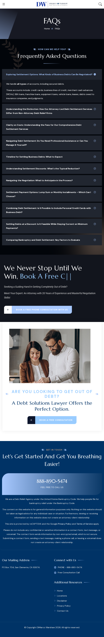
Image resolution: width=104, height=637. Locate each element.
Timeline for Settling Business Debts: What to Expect (34, 156)
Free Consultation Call (68, 572)
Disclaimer (62, 600)
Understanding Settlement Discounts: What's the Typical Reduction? (43, 168)
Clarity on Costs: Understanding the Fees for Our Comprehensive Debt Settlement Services (44, 127)
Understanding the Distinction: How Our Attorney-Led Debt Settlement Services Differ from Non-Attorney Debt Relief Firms (49, 111)
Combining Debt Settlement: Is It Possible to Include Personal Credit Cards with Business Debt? (48, 210)
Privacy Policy (65, 523)
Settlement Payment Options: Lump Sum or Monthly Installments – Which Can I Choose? (48, 194)
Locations (62, 595)
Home (60, 590)
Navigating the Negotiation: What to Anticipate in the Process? (39, 180)
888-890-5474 (52, 481)
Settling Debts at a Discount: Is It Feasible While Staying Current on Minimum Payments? (47, 226)
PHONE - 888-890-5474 (69, 567)
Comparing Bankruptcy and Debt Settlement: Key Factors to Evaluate (43, 240)
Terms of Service (84, 523)
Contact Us (62, 610)
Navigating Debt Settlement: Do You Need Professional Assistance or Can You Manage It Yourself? (47, 142)
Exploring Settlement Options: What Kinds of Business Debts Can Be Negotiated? (49, 74)
